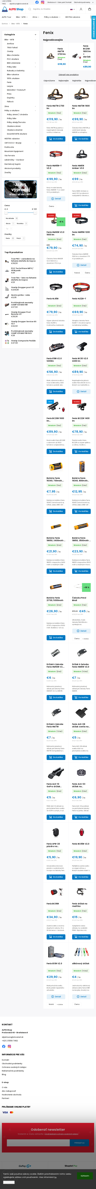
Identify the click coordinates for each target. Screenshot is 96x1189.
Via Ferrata (9, 155)
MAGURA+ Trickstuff (16, 90)
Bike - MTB (9, 39)
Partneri (5, 1098)
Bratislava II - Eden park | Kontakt (60, 2)
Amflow (10, 43)
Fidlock (10, 101)
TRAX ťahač (12, 47)
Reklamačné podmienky (13, 1071)
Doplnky (10, 97)
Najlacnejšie (64, 81)
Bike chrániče (13, 55)
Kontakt (5, 1060)
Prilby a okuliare (11, 110)
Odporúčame (49, 81)
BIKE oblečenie (13, 63)
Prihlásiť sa (79, 1143)
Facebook (37, 2)
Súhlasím (85, 1175)
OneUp (10, 51)
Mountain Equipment (13, 151)
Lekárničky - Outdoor (14, 160)
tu (55, 1177)
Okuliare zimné (13, 126)
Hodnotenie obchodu (11, 1094)
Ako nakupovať (9, 1091)
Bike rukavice (13, 74)
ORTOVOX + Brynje (13, 143)
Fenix (9, 82)
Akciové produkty (12, 168)
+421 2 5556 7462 (10, 1040)
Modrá (51, 1004)
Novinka (21, 223)
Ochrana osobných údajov (14, 1067)
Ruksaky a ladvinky (15, 70)
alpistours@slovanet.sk (12, 1037)
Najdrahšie (76, 81)
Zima (6, 106)
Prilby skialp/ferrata (16, 122)
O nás (4, 1087)
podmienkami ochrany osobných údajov (61, 1134)
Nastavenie (9, 1182)
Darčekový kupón (12, 164)
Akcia (9, 223)
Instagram (42, 2)
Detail (58, 198)
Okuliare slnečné (14, 130)
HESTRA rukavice (12, 138)
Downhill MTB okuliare (17, 134)
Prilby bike (11, 67)
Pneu (9, 94)
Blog (4, 1074)
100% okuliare (13, 78)
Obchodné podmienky (82, 2)
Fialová (77, 273)
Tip (9, 229)
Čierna (51, 206)
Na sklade (12, 218)
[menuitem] (8, 17)
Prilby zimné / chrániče (17, 114)
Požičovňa (9, 147)
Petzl (20, 238)
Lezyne (10, 86)
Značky (7, 172)
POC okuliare (13, 59)
